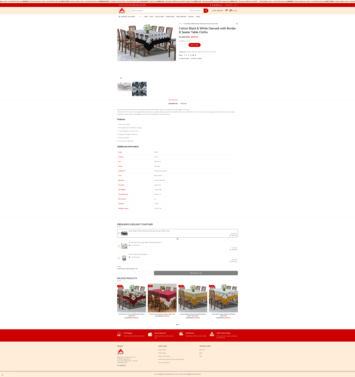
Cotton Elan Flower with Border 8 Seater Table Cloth (223, 315)
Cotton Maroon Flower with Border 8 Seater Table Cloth (131, 315)
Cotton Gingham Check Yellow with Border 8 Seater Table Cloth (193, 315)
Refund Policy (162, 353)
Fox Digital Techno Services (193, 374)
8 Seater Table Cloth (192, 52)
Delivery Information (164, 356)
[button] (119, 273)
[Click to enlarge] (121, 78)
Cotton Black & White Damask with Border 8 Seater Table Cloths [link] (149, 231)
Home (180, 23)
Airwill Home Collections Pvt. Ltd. (168, 374)
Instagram (210, 5)
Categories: (182, 52)
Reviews (183, 103)
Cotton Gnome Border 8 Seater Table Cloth (162, 314)
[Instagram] (186, 55)
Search (206, 11)
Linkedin (219, 5)
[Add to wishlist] (144, 287)
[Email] (193, 55)
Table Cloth (213, 52)
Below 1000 (201, 52)
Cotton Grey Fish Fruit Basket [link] (137, 254)
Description (173, 103)
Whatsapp (221, 5)
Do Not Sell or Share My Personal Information (171, 359)
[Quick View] (144, 295)
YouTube (215, 5)
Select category (195, 10)
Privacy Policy (162, 350)
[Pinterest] (195, 55)
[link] (124, 233)
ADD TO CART (195, 45)
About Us (202, 350)
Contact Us (228, 5)
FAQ (235, 5)
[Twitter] (191, 55)
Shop (207, 52)
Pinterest (217, 5)
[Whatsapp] (188, 55)
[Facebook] (184, 55)
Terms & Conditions (164, 362)
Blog (201, 353)
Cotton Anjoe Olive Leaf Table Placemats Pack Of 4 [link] (145, 242)
